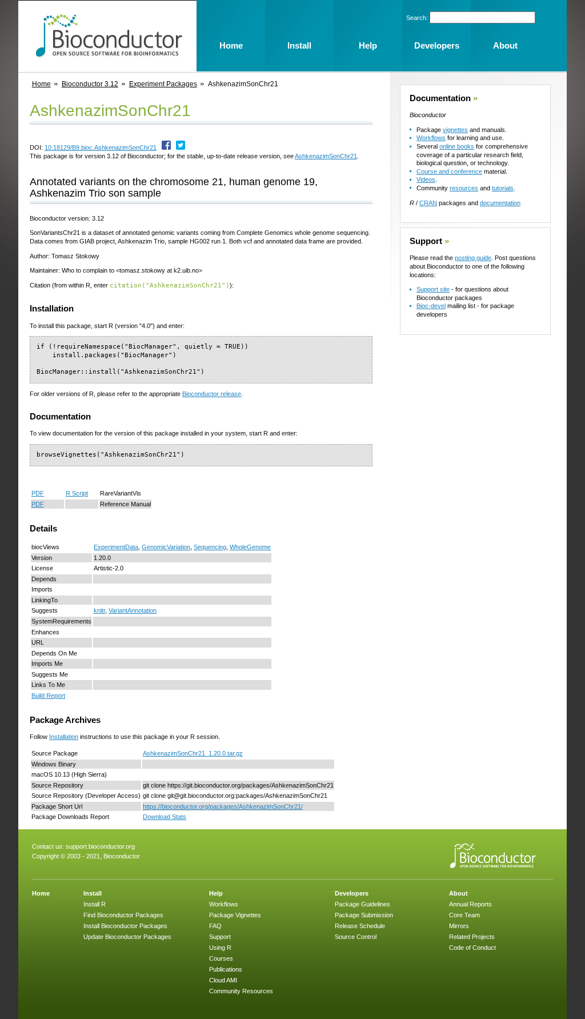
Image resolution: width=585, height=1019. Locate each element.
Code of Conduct (472, 947)
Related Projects (472, 936)
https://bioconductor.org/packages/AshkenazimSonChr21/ (223, 806)
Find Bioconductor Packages (123, 915)
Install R (94, 904)
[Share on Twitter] (180, 147)
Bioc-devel (431, 305)
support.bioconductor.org (100, 846)
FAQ (215, 925)
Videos (425, 179)
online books (456, 146)
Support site (433, 289)
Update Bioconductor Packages (127, 936)
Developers (351, 893)
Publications (225, 969)
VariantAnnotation (133, 610)
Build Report (48, 695)
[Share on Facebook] (166, 147)
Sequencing (210, 547)
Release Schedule (360, 925)
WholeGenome (250, 547)
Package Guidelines (362, 904)
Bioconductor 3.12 (90, 84)
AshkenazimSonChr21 (326, 156)
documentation (500, 202)
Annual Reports (470, 904)
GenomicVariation (166, 547)
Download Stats (164, 816)
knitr (99, 610)
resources (464, 188)
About (458, 893)
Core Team (464, 915)
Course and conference (449, 171)
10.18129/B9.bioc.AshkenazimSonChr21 (101, 147)
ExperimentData (116, 547)
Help (216, 893)
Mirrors (459, 925)
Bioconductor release (211, 393)
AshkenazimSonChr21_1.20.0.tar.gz (193, 753)
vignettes (455, 129)
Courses (221, 958)
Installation (63, 736)
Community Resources (241, 991)
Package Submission (364, 915)
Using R (220, 947)
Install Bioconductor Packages (125, 925)
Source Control (355, 936)
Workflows (431, 137)
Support (426, 241)
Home (41, 84)
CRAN (428, 202)
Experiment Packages (163, 84)
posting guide (473, 257)
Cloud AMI (223, 980)
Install (92, 893)
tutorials (503, 188)
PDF (37, 493)
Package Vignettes (235, 915)
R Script (77, 493)
